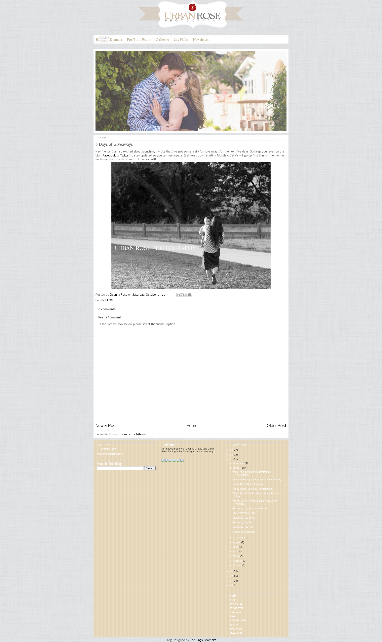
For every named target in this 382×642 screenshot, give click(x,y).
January (237, 565)
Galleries (162, 39)
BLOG (109, 300)
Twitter (125, 155)
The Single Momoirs (203, 640)
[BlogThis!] (182, 295)
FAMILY (233, 616)
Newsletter (201, 39)
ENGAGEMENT (237, 620)
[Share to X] (186, 295)
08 (231, 580)
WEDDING (235, 612)
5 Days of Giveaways (243, 531)
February (238, 560)
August (237, 542)
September (239, 537)
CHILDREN (235, 628)
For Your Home (139, 39)
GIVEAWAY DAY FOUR (244, 513)
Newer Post (106, 426)
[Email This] (178, 295)
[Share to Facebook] (190, 295)
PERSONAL (236, 604)
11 (231, 459)
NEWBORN (235, 632)
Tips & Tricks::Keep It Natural (247, 484)
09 (231, 576)
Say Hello (181, 39)
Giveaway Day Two (242, 522)
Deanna (116, 39)
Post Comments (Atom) (130, 434)
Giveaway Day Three (243, 518)
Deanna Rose (119, 294)
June (236, 547)
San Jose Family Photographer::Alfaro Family (256, 479)
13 (231, 450)
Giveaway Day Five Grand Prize (249, 508)
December (239, 463)
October (237, 468)
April (236, 551)
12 (231, 454)
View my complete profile (110, 454)
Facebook (109, 155)
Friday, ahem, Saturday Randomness (252, 489)
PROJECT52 (236, 608)
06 (231, 585)
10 (231, 571)
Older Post (276, 426)
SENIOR (234, 624)
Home (100, 39)
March (236, 556)
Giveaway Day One (242, 527)
